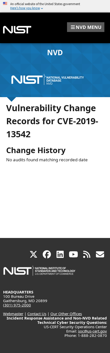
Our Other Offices (66, 313)
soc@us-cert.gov (92, 331)
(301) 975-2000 (17, 305)
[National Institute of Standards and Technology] (39, 273)
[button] (85, 27)
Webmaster (13, 313)
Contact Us (36, 313)
